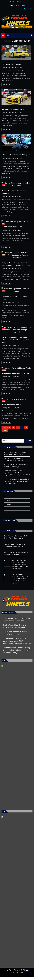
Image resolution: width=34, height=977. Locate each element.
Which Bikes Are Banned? (11, 404)
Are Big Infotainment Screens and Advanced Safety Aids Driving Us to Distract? (15, 339)
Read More (6, 84)
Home (11, 5)
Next (5, 430)
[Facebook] (21, 8)
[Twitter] (25, 8)
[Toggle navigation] (8, 35)
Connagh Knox (6, 67)
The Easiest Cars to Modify (12, 64)
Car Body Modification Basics (13, 109)
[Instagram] (28, 8)
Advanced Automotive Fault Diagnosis (16, 155)
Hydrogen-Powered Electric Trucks (15, 373)
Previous (6, 428)
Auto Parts (7, 500)
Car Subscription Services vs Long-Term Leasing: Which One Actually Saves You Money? (17, 481)
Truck (4, 370)
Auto (3, 137)
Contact (17, 5)
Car (3, 48)
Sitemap (23, 5)
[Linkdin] (30, 8)
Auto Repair (8, 504)
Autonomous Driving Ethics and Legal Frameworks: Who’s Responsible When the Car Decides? (17, 473)
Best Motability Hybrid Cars (12, 227)
